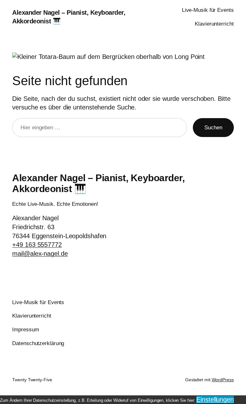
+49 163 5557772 (37, 244)
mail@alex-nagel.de (40, 253)
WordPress (223, 379)
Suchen (213, 128)
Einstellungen (215, 399)
